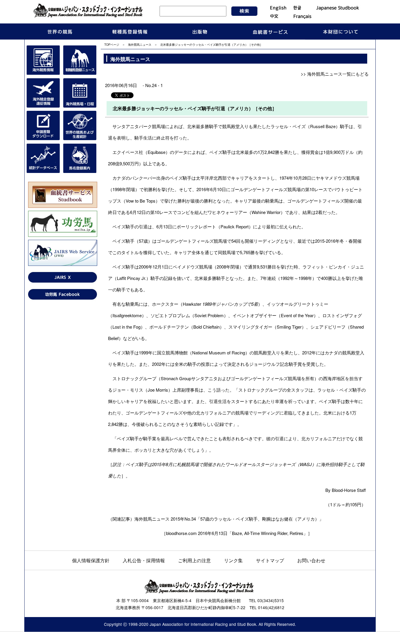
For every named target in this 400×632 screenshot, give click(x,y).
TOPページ (111, 44)
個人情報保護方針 (91, 560)
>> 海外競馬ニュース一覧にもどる (335, 74)
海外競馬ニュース (139, 44)
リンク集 (233, 560)
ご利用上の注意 (194, 560)
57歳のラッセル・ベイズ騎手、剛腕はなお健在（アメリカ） (259, 519)
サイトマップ (270, 560)
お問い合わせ (311, 560)
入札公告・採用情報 (144, 560)
